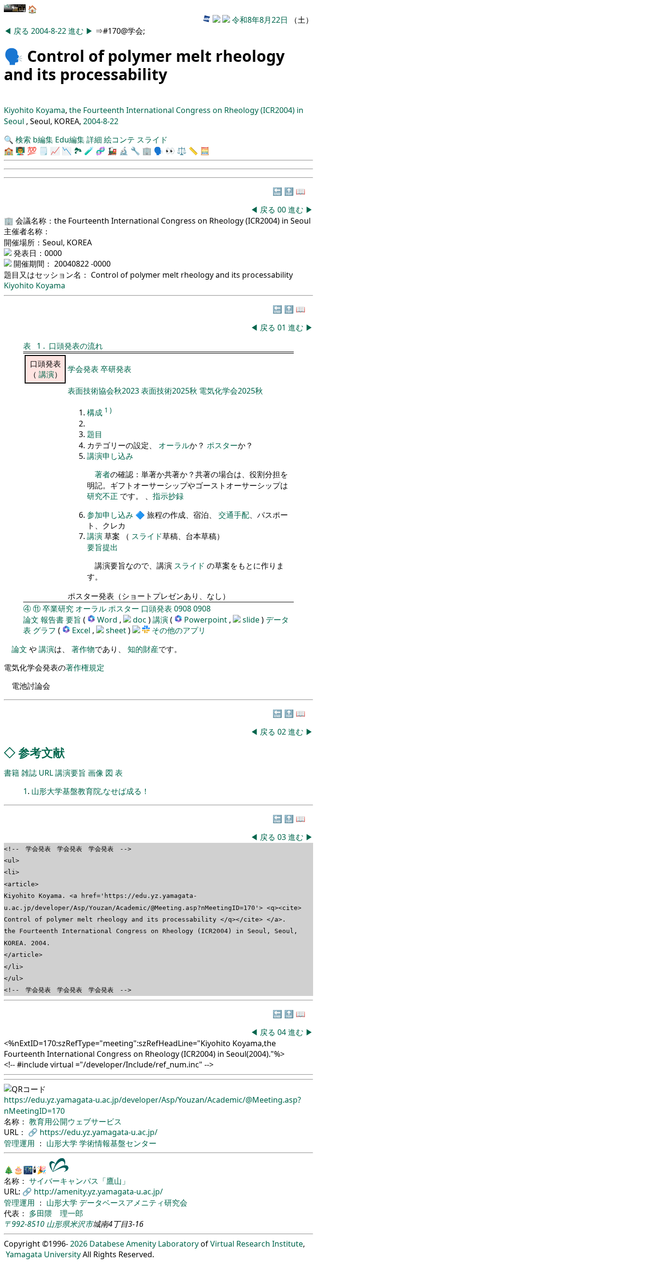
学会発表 (84, 369)
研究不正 (102, 496)
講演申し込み (110, 456)
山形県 (58, 1224)
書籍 (11, 772)
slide (252, 619)
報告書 (52, 619)
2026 (78, 1243)
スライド (152, 139)
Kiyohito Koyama (34, 110)
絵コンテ (119, 139)
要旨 (73, 619)
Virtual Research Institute (256, 1243)
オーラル (173, 445)
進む (77, 31)
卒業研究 (58, 608)
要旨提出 (102, 547)
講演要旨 (70, 772)
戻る (22, 31)
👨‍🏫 (20, 150)
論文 (31, 619)
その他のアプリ (179, 630)
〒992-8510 (24, 1224)
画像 (95, 772)
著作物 (83, 649)
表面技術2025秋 (169, 390)
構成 (94, 412)
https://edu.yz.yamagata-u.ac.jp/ (99, 1132)
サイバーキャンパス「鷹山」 (79, 1181)
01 (282, 327)
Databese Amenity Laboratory (144, 1243)
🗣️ (13, 55)
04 (282, 1032)
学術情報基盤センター (118, 1143)
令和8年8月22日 (260, 19)
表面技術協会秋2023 (104, 390)
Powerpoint (206, 619)
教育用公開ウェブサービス (75, 1121)
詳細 (94, 139)
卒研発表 (115, 369)
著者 (102, 474)
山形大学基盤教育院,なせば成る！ (90, 791)
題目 (94, 434)
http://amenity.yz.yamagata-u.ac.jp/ (98, 1191)
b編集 (43, 139)
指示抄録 (168, 496)
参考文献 (41, 752)
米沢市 (81, 1224)
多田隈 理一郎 (56, 1213)
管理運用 (20, 1143)
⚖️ (182, 150)
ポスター (222, 445)
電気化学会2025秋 (231, 390)
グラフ (44, 630)
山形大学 (62, 1143)
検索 (23, 139)
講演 (46, 374)
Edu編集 (70, 139)
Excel (82, 630)
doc (140, 619)
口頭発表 (156, 608)
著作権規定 (85, 667)
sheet (117, 630)
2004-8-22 (48, 31)
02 (282, 731)
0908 (182, 608)
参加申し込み (110, 515)
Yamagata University (43, 1254)
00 (282, 209)
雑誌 (29, 772)
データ (277, 619)
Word (107, 619)
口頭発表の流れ (76, 346)
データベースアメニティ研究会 (133, 1202)
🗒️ (43, 150)
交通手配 (233, 515)
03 (282, 837)
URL (46, 772)
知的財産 (143, 649)
